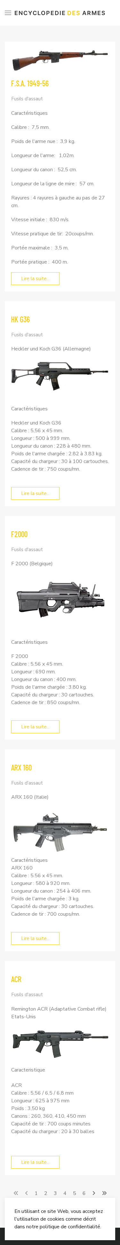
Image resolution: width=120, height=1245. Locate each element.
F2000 (19, 534)
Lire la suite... (35, 278)
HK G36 (20, 319)
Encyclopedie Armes (60, 13)
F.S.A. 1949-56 (30, 83)
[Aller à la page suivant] (94, 1193)
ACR (16, 979)
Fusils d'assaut (27, 99)
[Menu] (8, 13)
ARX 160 (21, 767)
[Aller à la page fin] (104, 1193)
